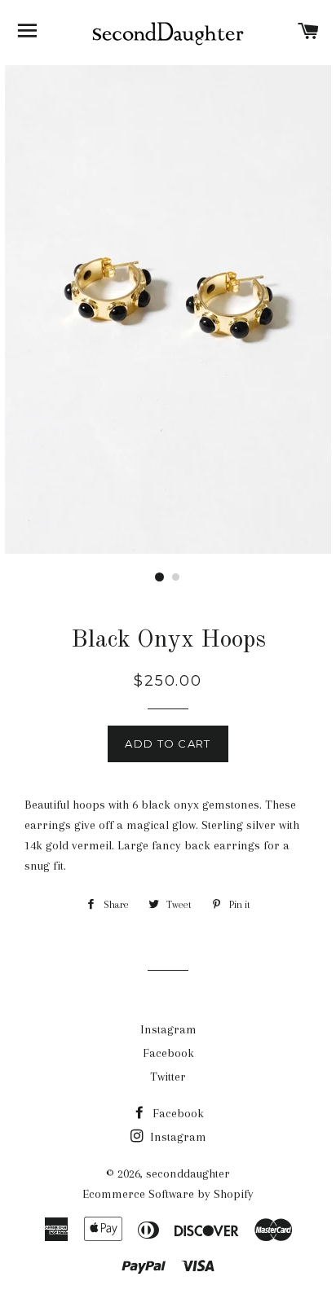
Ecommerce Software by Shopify (168, 1194)
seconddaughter (188, 1173)
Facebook (168, 1053)
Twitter (168, 1076)
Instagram (168, 1029)
